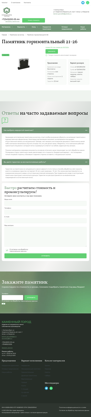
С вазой (24, 396)
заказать (51, 51)
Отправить (45, 256)
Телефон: (7, 208)
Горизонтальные (27, 372)
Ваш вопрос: (9, 225)
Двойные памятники (29, 375)
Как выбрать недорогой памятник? (19, 130)
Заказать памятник (12, 21)
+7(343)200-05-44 (11, 19)
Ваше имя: (8, 199)
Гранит (47, 365)
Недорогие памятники (10, 365)
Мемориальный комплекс (31, 369)
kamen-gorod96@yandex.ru (62, 14)
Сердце (24, 382)
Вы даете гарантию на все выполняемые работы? (25, 162)
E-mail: (6, 217)
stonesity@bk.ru (7, 338)
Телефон (5, 293)
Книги (23, 386)
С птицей (24, 389)
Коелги (47, 372)
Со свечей (25, 392)
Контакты (27, 2)
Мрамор (48, 369)
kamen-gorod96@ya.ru (9, 336)
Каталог (5, 2)
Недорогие (25, 365)
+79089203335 (7, 344)
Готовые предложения (10, 369)
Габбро (47, 375)
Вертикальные (26, 379)
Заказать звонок (7, 348)
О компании (15, 2)
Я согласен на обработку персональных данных (20, 301)
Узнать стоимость (33, 20)
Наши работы (7, 372)
